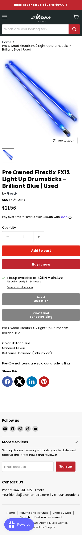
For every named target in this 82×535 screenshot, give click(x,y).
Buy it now (41, 264)
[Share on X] (19, 381)
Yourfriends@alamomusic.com (25, 495)
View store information (20, 287)
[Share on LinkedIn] (31, 381)
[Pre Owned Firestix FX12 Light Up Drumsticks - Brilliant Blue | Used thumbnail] (8, 155)
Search (25, 517)
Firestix (12, 193)
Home (7, 42)
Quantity (9, 227)
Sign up (65, 466)
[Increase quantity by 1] (38, 236)
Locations (72, 495)
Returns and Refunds (34, 513)
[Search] (74, 29)
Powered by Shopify (41, 527)
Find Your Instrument (48, 517)
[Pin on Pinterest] (44, 381)
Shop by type (62, 513)
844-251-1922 (23, 490)
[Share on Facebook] (7, 381)
